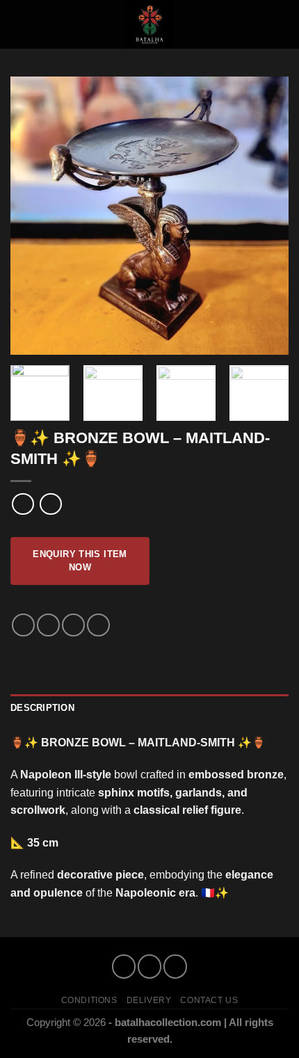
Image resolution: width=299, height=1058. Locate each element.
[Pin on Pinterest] (98, 625)
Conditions (89, 1000)
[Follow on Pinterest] (174, 966)
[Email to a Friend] (73, 625)
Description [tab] (42, 708)
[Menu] (18, 24)
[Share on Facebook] (48, 625)
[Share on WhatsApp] (23, 625)
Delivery (149, 1000)
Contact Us (209, 1000)
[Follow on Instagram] (149, 966)
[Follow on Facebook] (123, 966)
